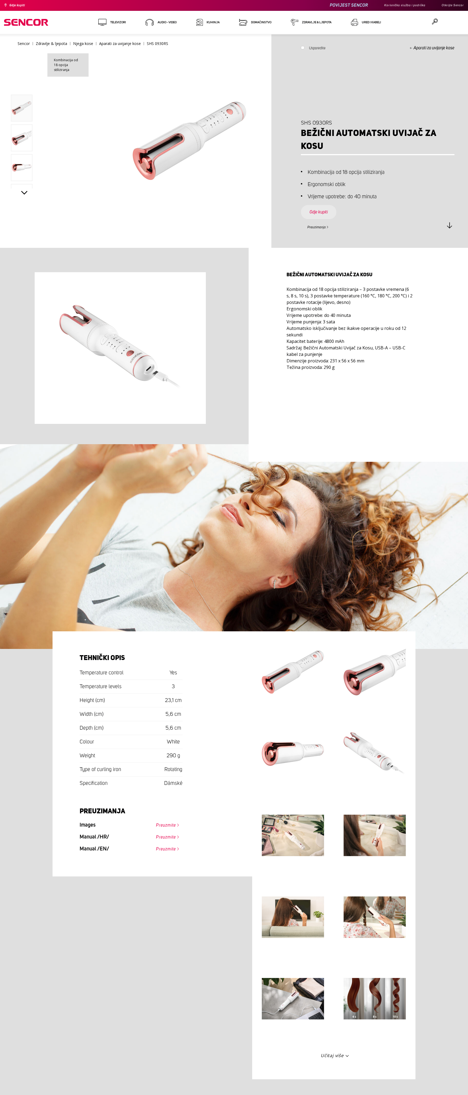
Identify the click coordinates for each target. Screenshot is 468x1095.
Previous (24, 82)
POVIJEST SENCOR (337, 5)
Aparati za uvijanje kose (434, 48)
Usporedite (317, 49)
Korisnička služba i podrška (396, 5)
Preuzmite (162, 824)
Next (24, 194)
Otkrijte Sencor (450, 5)
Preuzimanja (320, 226)
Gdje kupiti (20, 5)
